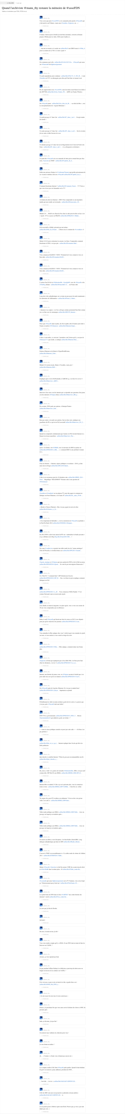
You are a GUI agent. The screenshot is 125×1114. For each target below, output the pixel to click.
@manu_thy (46, 18)
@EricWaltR (44, 869)
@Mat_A (82, 48)
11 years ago (18, 3)
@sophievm (48, 548)
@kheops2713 (44, 340)
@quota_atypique (45, 562)
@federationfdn (57, 282)
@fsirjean (53, 395)
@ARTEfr (65, 895)
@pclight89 (66, 282)
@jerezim (46, 161)
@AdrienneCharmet (63, 172)
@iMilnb (55, 447)
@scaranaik (43, 881)
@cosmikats (78, 229)
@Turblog (42, 284)
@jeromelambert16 (45, 718)
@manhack (50, 493)
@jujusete (71, 23)
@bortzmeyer (43, 482)
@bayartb (79, 21)
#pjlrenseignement (56, 64)
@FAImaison (54, 326)
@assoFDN (55, 21)
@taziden (64, 23)
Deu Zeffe (11, 3)
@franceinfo (45, 64)
